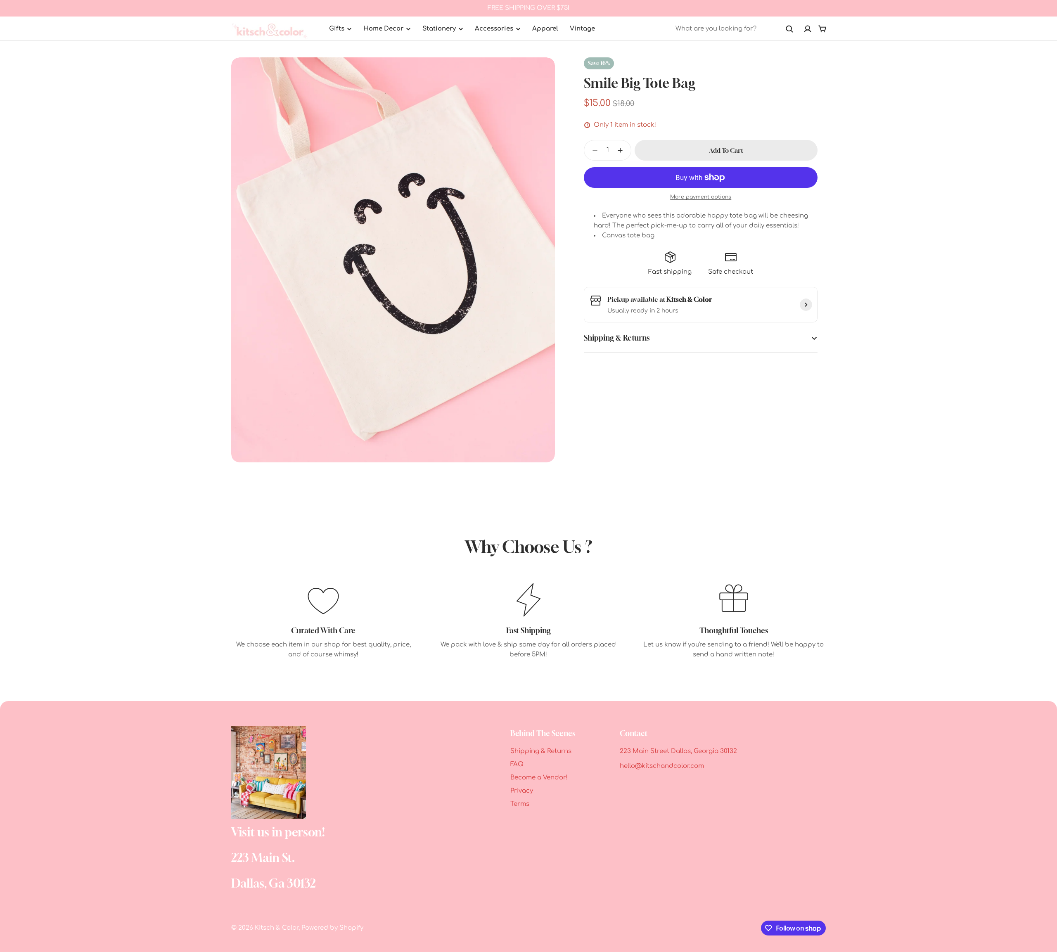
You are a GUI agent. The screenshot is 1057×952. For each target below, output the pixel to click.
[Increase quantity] (622, 150)
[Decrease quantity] (592, 150)
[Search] (789, 29)
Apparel (545, 28)
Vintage (582, 28)
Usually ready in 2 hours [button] (642, 311)
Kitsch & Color (277, 927)
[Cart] (822, 28)
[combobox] (734, 29)
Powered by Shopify (332, 927)
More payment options (700, 197)
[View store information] (806, 304)
